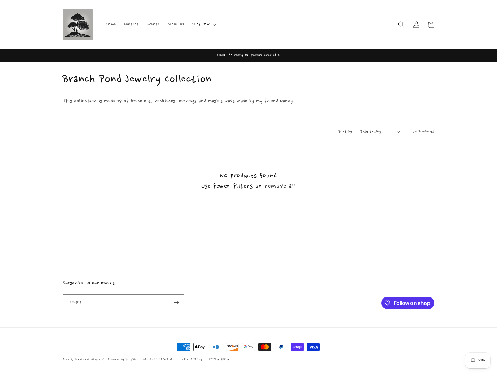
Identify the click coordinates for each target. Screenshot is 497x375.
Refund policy (192, 359)
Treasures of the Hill (91, 359)
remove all (280, 186)
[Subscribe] (176, 302)
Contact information (158, 359)
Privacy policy (219, 359)
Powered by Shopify (122, 359)
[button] (203, 24)
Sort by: (346, 131)
